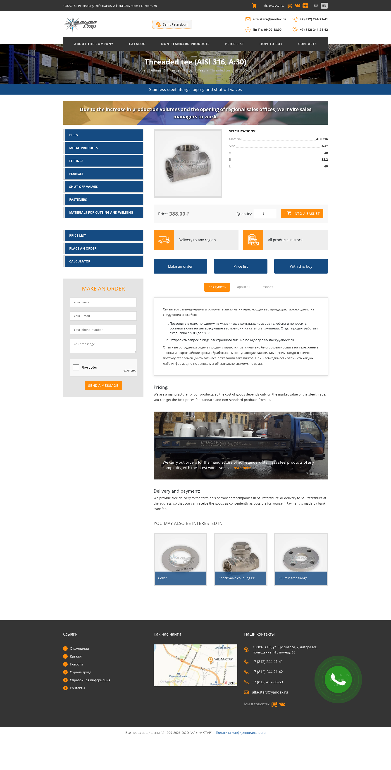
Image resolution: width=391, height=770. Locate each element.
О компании (79, 648)
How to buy (271, 44)
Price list (234, 44)
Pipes (73, 135)
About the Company (93, 44)
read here (242, 467)
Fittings (76, 161)
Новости (76, 664)
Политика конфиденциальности (241, 732)
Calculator (79, 261)
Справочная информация (90, 680)
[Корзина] (254, 5)
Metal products (83, 148)
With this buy (301, 266)
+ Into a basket (302, 213)
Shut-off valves (83, 186)
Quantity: (244, 213)
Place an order (82, 248)
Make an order (180, 266)
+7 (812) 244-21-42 (314, 29)
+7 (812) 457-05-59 (267, 681)
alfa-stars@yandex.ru (269, 19)
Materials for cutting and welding (101, 212)
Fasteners (78, 199)
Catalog (137, 44)
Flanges (76, 174)
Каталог (76, 656)
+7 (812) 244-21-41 (314, 19)
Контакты (77, 688)
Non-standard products (185, 44)
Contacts (307, 44)
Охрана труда (80, 672)
